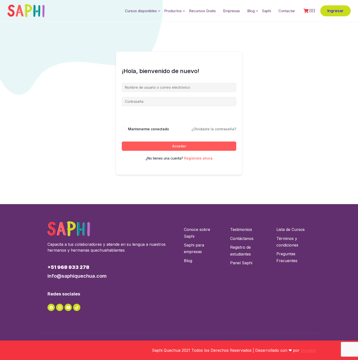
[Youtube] (68, 307)
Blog (251, 11)
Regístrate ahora (198, 158)
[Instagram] (59, 307)
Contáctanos (242, 238)
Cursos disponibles (141, 11)
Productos (173, 11)
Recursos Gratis (202, 11)
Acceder (179, 146)
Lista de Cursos (290, 229)
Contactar (286, 11)
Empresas (231, 11)
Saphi (266, 11)
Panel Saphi (241, 262)
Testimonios (241, 229)
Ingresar (335, 10)
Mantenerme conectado (148, 129)
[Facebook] (51, 307)
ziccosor (308, 350)
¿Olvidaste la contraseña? (213, 129)
